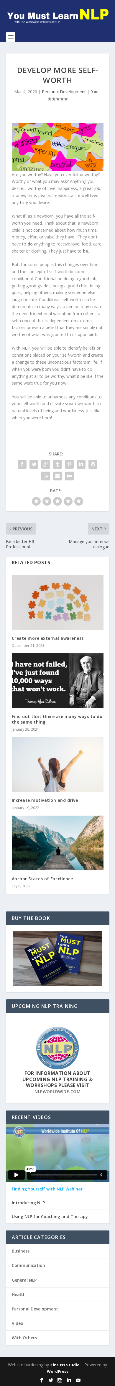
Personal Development (64, 91)
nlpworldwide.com (57, 1091)
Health (19, 1294)
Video (17, 1323)
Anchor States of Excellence (43, 878)
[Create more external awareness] (58, 602)
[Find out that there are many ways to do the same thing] (58, 680)
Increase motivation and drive (45, 800)
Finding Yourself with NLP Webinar (47, 1189)
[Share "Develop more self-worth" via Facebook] (22, 464)
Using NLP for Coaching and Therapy (50, 1216)
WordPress (57, 1371)
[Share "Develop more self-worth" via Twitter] (34, 464)
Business (20, 1251)
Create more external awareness (48, 638)
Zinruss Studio (65, 1364)
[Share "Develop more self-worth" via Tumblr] (57, 464)
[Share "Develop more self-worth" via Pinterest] (69, 464)
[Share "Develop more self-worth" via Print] (69, 476)
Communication (28, 1265)
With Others (24, 1337)
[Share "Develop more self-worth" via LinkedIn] (81, 464)
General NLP (24, 1280)
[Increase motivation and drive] (58, 764)
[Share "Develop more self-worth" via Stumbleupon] (46, 476)
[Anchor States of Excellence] (58, 843)
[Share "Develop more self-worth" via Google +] (46, 464)
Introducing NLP (28, 1202)
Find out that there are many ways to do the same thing (57, 719)
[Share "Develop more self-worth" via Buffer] (93, 464)
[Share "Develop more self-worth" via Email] (57, 476)
